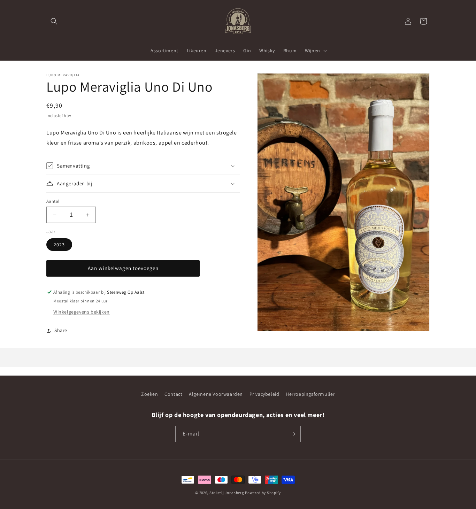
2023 (59, 244)
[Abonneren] (292, 434)
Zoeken (149, 394)
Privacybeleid (264, 394)
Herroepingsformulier (310, 394)
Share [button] (60, 330)
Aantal (52, 201)
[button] (54, 21)
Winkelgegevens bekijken (81, 312)
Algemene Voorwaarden (216, 394)
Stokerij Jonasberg (226, 492)
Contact (173, 394)
